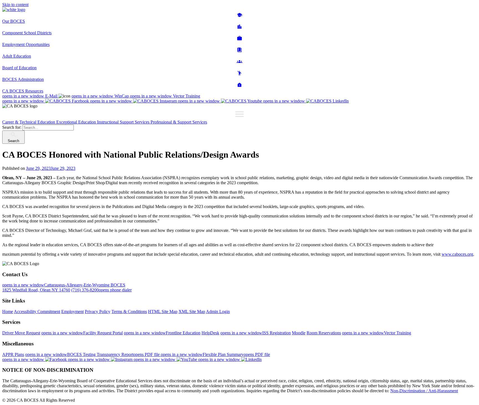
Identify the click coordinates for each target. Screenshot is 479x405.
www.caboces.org (457, 254)
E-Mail (30, 96)
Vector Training (165, 96)
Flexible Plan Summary (215, 354)
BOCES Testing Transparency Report (93, 354)
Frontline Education (162, 332)
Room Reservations (324, 332)
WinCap (101, 96)
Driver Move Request (21, 332)
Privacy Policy (97, 311)
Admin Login (218, 311)
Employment (72, 311)
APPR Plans (13, 354)
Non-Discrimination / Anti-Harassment (424, 390)
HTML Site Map (162, 311)
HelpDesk (210, 332)
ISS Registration (255, 332)
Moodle (298, 332)
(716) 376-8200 (101, 290)
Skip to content (15, 4)
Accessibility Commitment (37, 311)
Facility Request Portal (82, 332)
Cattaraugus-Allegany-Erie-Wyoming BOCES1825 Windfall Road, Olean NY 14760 (63, 287)
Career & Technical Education (29, 122)
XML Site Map (192, 311)
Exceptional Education (76, 122)
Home (7, 311)
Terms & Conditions (129, 311)
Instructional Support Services (124, 122)
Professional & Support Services (179, 122)
